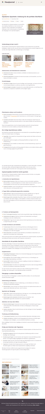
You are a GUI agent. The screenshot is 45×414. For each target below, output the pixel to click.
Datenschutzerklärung (41, 410)
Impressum (32, 410)
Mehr (22, 21)
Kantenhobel (14, 116)
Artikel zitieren (6, 21)
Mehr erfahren (36, 405)
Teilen (17, 21)
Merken (12, 21)
